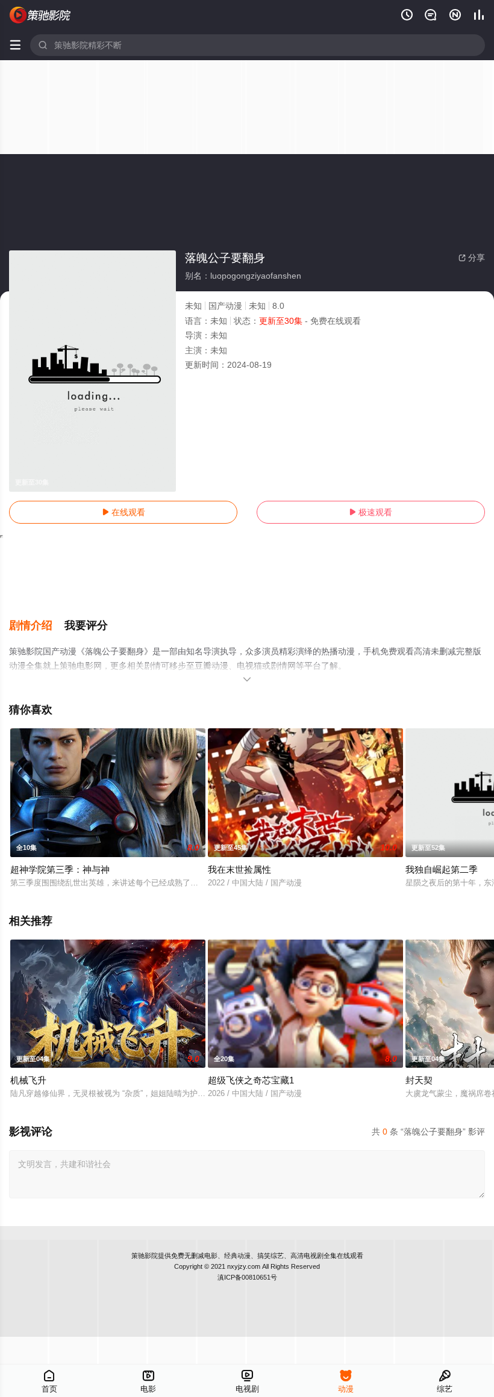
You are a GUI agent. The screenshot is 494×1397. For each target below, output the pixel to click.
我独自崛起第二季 (441, 869)
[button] (36, 626)
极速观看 (370, 512)
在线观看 (123, 512)
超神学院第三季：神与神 (60, 869)
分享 (471, 257)
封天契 (419, 1080)
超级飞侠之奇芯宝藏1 (251, 1080)
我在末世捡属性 (239, 869)
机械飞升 (28, 1080)
